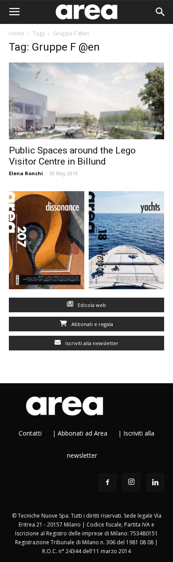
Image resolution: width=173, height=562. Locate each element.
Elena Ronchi (26, 173)
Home (16, 33)
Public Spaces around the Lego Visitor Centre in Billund (72, 156)
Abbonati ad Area (82, 433)
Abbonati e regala (91, 324)
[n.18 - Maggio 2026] (126, 242)
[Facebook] (107, 482)
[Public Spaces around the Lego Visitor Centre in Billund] (86, 101)
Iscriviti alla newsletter (91, 343)
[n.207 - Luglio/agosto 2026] (46, 242)
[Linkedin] (155, 482)
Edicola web (91, 305)
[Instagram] (131, 482)
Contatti (30, 433)
